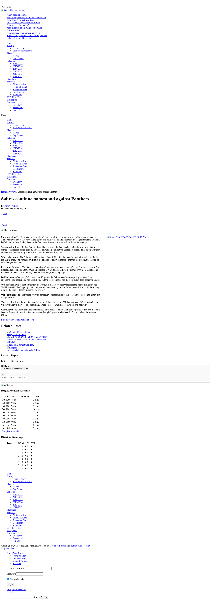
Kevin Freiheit (11, 206)
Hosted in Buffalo (58, 545)
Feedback (17, 563)
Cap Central (18, 58)
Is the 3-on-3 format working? (20, 20)
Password (11, 574)
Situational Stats (20, 89)
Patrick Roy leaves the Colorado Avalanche (26, 17)
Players (10, 53)
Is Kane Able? (13, 30)
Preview (12, 192)
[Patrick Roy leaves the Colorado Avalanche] (27, 337)
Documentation (20, 558)
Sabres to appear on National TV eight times (27, 35)
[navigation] (105, 575)
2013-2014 (18, 71)
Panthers (24, 319)
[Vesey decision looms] (18, 332)
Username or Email (15, 568)
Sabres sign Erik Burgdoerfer (20, 38)
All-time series (19, 84)
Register (10, 592)
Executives (18, 107)
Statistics (11, 81)
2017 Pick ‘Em (14, 97)
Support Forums (20, 561)
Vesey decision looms (16, 15)
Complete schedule (10, 431)
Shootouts (17, 94)
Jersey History (19, 48)
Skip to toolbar (7, 548)
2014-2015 (18, 69)
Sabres (31, 319)
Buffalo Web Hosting (80, 545)
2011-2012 (17, 76)
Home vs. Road (20, 87)
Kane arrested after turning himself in (23, 33)
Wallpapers (12, 100)
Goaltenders (18, 92)
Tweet (4, 214)
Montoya (11, 319)
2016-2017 (18, 63)
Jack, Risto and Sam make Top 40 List (24, 28)
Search (36, 597)
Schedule (11, 61)
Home (9, 43)
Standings (11, 79)
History (10, 45)
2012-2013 (18, 74)
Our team (11, 102)
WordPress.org (19, 556)
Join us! (16, 110)
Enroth (4, 319)
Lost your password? (16, 589)
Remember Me (17, 579)
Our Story (17, 105)
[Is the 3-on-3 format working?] (11, 342)
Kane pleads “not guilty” (18, 25)
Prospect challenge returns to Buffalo (23, 22)
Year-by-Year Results (22, 50)
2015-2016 (18, 66)
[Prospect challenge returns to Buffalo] (12, 347)
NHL (18, 319)
